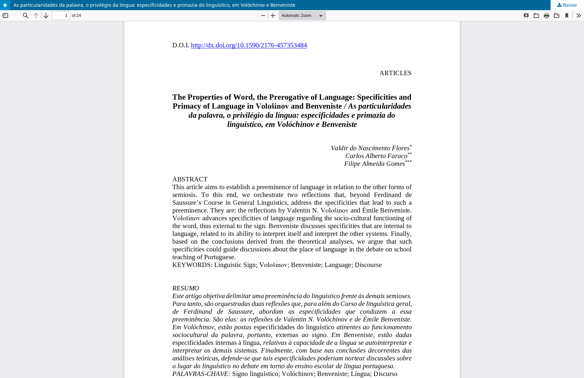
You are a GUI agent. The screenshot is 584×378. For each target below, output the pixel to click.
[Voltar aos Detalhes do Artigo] (5, 5)
